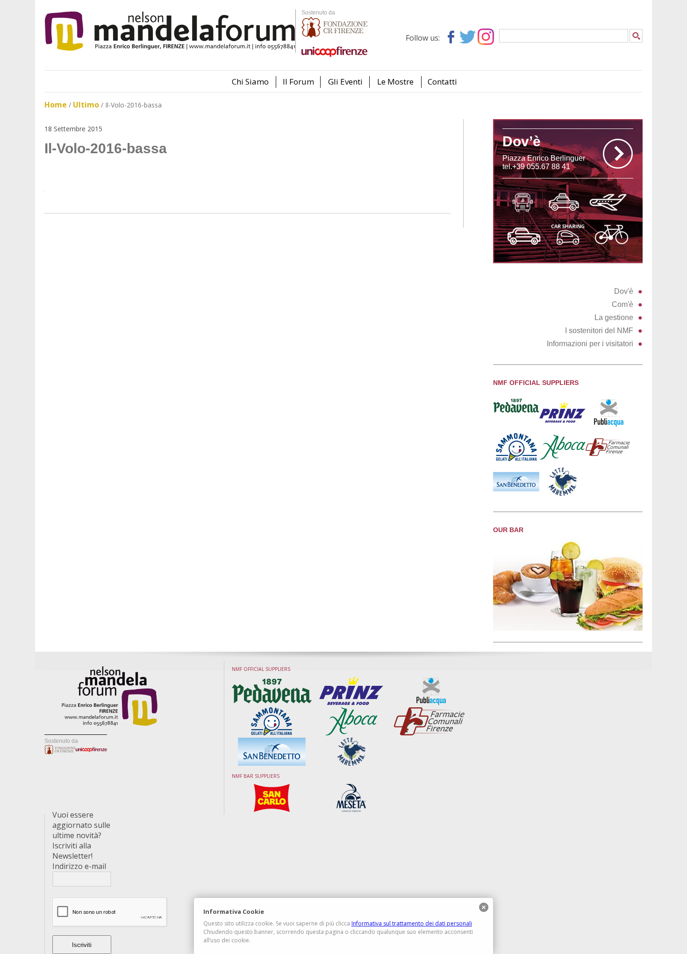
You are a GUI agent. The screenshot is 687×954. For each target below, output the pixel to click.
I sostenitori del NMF (599, 331)
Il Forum (298, 81)
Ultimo (86, 105)
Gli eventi (345, 81)
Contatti (442, 81)
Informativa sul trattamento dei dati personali (411, 923)
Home (55, 105)
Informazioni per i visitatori (590, 344)
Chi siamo (250, 81)
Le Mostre (395, 81)
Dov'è (623, 291)
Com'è (622, 304)
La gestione (613, 317)
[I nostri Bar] (568, 628)
